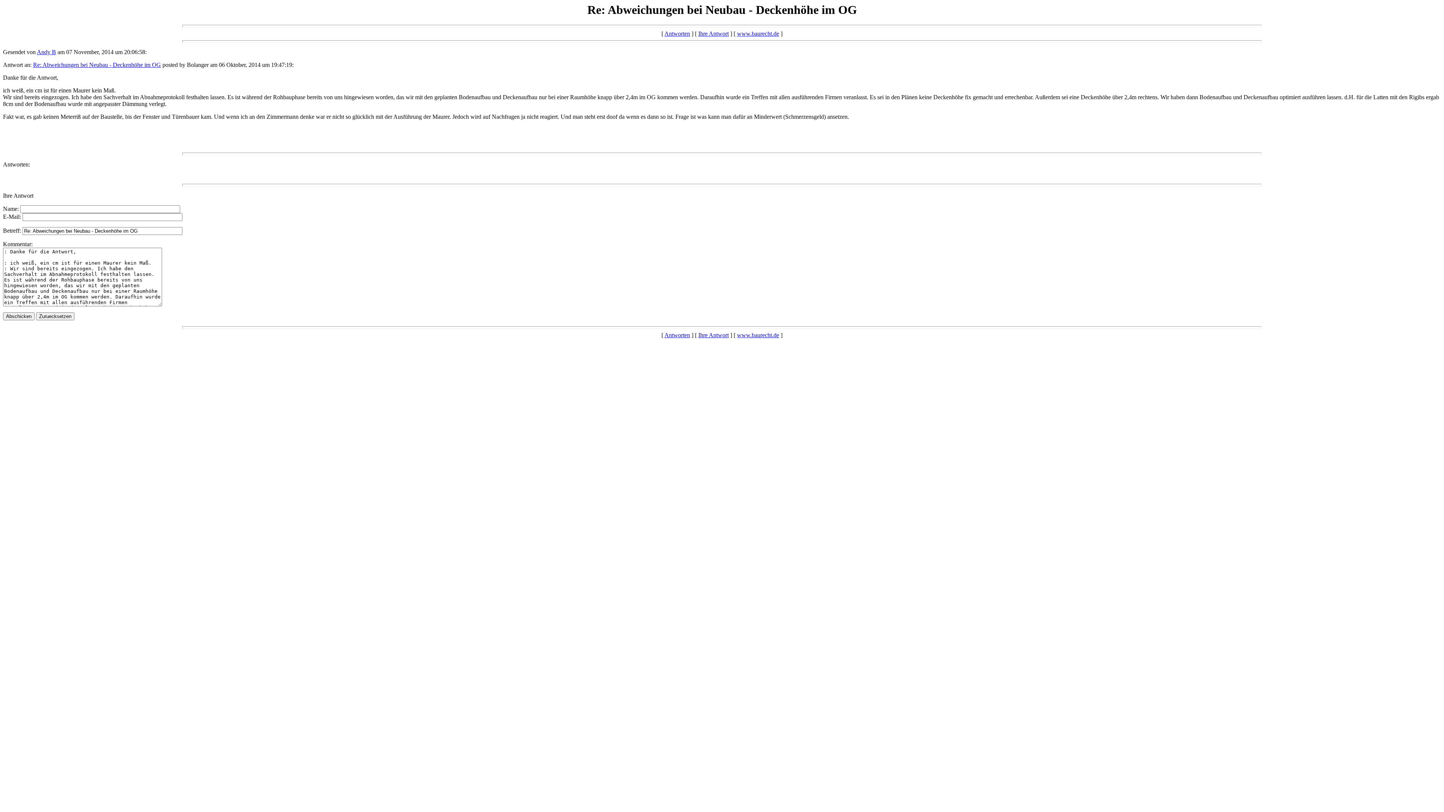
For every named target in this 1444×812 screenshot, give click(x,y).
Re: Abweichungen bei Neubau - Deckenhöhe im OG (97, 65)
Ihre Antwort (713, 33)
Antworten (677, 33)
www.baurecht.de (758, 33)
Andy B (46, 52)
